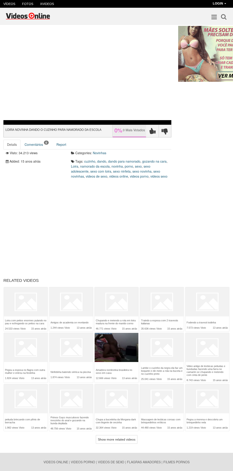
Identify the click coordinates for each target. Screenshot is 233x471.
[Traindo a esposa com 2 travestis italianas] (162, 301)
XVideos (47, 4)
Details (12, 144)
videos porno (139, 176)
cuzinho (89, 161)
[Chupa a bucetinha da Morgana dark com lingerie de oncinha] (116, 399)
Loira (74, 166)
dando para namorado (124, 161)
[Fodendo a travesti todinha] (207, 302)
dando (101, 161)
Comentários (36, 144)
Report (61, 144)
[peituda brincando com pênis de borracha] (26, 399)
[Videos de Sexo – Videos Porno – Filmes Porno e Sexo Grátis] (28, 16)
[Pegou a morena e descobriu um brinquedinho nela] (207, 399)
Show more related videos (116, 439)
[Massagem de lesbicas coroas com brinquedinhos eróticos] (162, 399)
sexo (138, 166)
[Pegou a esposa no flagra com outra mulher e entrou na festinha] (26, 348)
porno (129, 166)
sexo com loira (100, 171)
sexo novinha (142, 171)
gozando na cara (154, 161)
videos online (118, 176)
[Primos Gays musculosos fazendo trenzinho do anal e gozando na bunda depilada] (71, 398)
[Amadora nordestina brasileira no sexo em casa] (116, 348)
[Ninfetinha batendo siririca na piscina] (71, 349)
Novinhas (99, 153)
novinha (117, 166)
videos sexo (158, 176)
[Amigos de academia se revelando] (71, 302)
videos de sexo (96, 176)
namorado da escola (95, 166)
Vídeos (9, 4)
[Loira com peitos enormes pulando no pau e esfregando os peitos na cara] (26, 301)
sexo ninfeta (122, 171)
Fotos (27, 4)
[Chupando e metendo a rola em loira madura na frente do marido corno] (116, 301)
